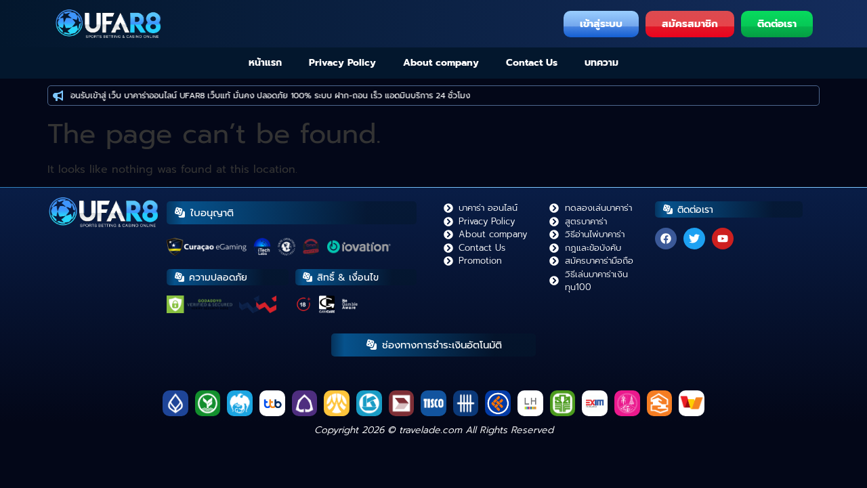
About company (441, 63)
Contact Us (531, 63)
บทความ (601, 63)
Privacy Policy (342, 63)
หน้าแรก (265, 63)
